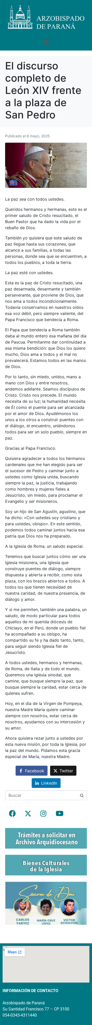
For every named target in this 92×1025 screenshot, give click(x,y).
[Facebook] (12, 813)
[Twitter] (28, 813)
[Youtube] (59, 813)
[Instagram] (43, 813)
